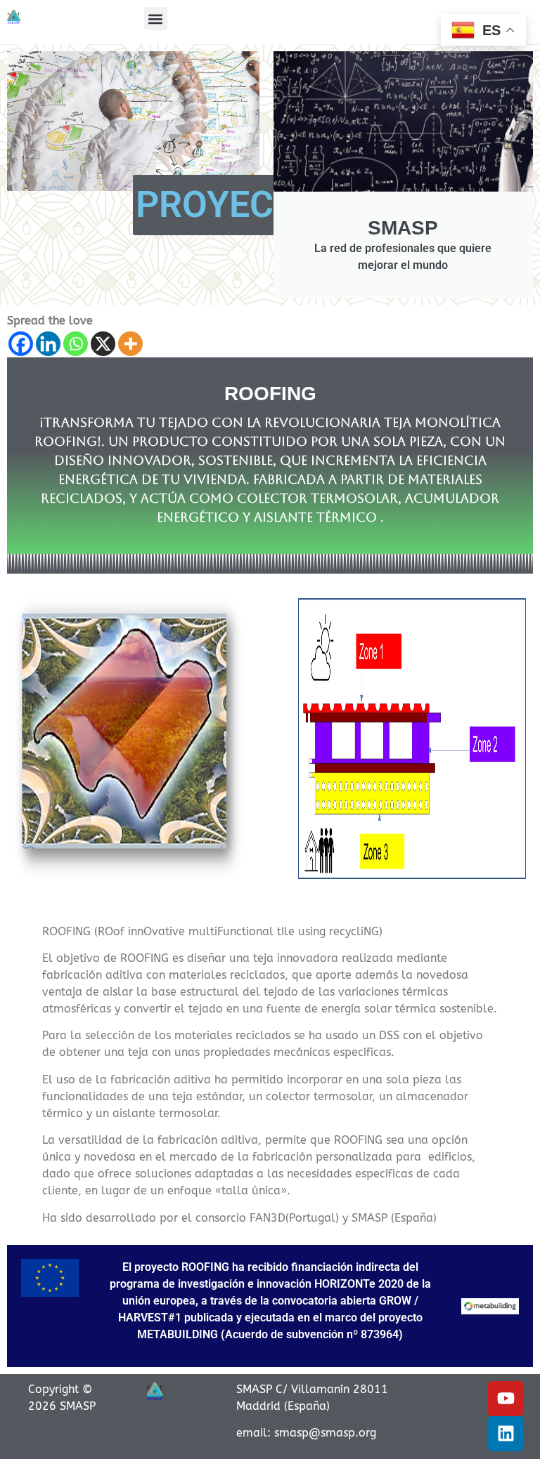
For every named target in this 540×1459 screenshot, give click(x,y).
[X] (103, 343)
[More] (130, 343)
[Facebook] (20, 343)
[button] (155, 18)
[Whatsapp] (75, 343)
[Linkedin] (48, 343)
